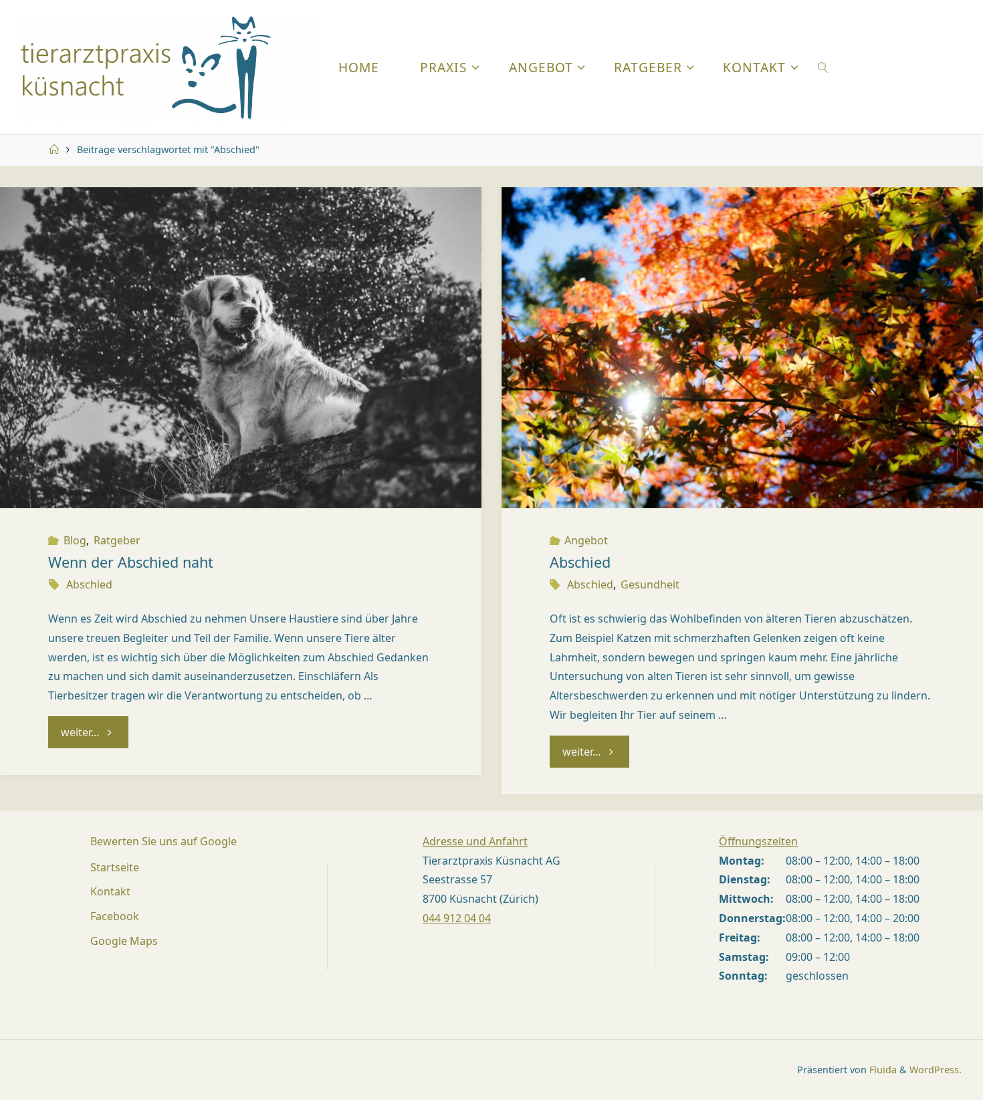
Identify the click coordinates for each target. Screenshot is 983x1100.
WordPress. (935, 1069)
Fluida (882, 1069)
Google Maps (124, 940)
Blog (75, 540)
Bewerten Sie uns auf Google (163, 841)
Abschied (89, 584)
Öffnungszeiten (758, 841)
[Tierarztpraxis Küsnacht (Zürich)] (168, 67)
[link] (823, 67)
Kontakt (110, 891)
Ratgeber (117, 540)
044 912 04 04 (457, 918)
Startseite (114, 867)
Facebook (114, 916)
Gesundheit (650, 584)
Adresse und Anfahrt (475, 841)
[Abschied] (742, 347)
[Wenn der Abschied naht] (240, 347)
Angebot (586, 540)
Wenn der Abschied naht (130, 562)
